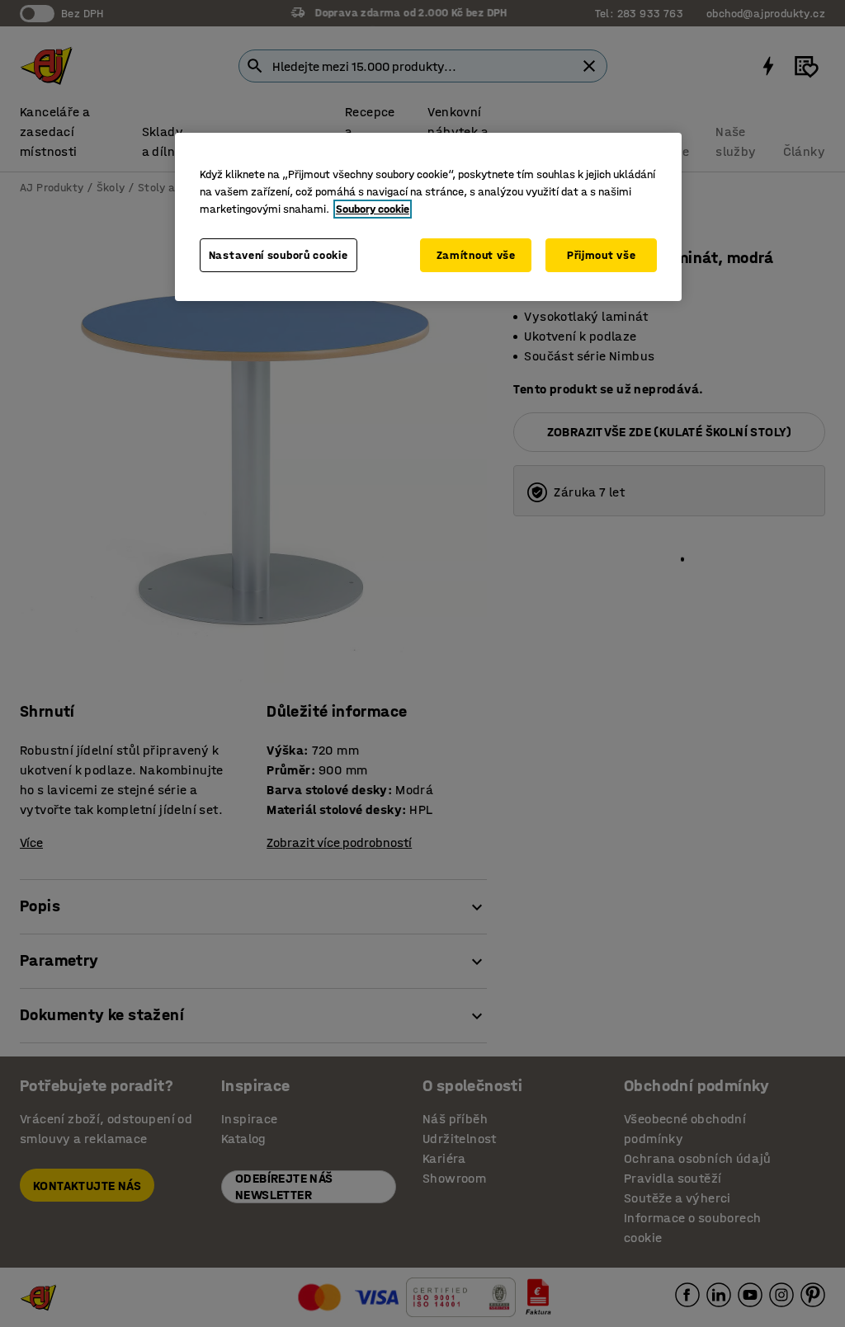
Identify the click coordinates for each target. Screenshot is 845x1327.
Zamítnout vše (476, 255)
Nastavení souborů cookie (278, 255)
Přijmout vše (601, 255)
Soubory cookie (372, 209)
